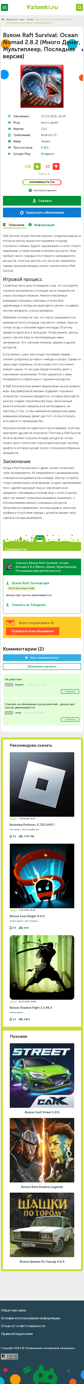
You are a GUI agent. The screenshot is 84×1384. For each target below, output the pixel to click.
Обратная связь (13, 1310)
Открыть (47, 154)
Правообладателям (17, 1334)
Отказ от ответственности (23, 1326)
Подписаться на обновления (32, 631)
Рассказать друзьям (45, 190)
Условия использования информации (30, 1318)
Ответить (70, 691)
